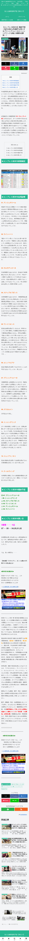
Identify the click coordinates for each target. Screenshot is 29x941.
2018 (14, 784)
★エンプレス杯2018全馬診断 (15, 150)
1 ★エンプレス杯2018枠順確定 (10, 80)
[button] (23, 68)
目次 (12, 145)
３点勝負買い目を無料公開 (10, 587)
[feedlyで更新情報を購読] (7, 809)
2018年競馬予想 (6, 784)
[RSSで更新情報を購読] (21, 809)
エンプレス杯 (21, 784)
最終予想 (5, 789)
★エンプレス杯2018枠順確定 (15, 148)
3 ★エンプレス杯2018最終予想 (10, 85)
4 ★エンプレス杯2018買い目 (10, 87)
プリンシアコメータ (7, 786)
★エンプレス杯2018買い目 (14, 155)
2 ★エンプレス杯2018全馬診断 (10, 83)
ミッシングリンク (18, 786)
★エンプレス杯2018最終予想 (15, 152)
